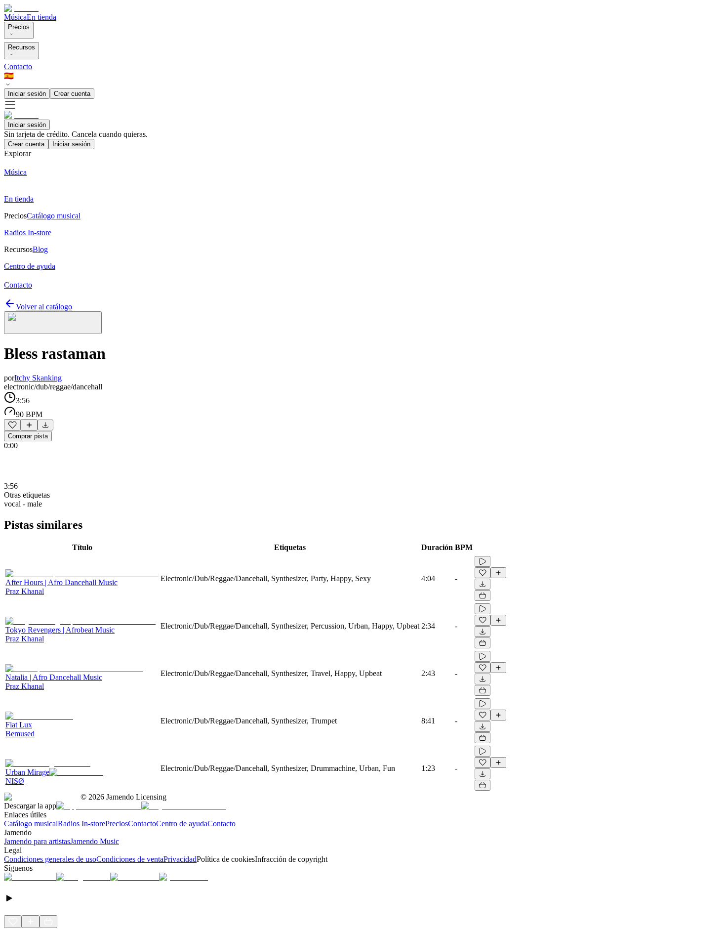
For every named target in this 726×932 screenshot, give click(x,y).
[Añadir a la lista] (29, 425)
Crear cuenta (72, 93)
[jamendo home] (21, 8)
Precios (19, 27)
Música (15, 17)
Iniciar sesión (27, 93)
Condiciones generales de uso (50, 859)
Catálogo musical (31, 823)
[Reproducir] (482, 561)
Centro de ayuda (181, 823)
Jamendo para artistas (37, 841)
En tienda (41, 17)
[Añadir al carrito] (482, 595)
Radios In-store (81, 823)
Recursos (21, 47)
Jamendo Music (94, 841)
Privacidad (180, 859)
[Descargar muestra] (45, 425)
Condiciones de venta (129, 859)
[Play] (53, 322)
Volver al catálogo (44, 306)
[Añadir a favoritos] (12, 425)
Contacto (18, 66)
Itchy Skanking (38, 378)
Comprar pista (28, 436)
